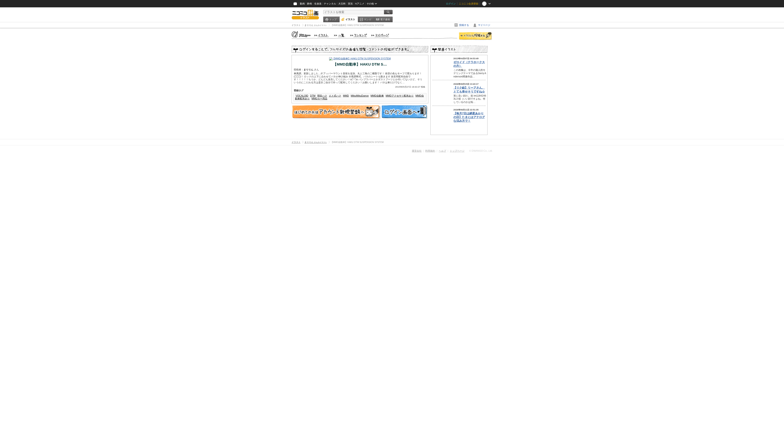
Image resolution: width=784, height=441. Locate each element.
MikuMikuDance (360, 95)
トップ (332, 19)
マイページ (484, 25)
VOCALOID (302, 95)
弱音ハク (322, 95)
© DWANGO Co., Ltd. (481, 150)
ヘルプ (442, 150)
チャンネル (330, 3)
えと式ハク (335, 95)
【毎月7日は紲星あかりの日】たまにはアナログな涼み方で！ (469, 117)
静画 (309, 3)
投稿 (475, 36)
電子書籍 (385, 19)
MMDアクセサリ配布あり (400, 95)
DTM (312, 95)
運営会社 (417, 150)
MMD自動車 (377, 95)
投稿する (464, 25)
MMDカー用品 (319, 98)
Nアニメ (359, 3)
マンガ (367, 19)
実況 (350, 3)
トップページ (457, 150)
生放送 (318, 3)
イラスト (350, 19)
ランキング (358, 35)
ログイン (451, 3)
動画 (302, 3)
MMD (346, 95)
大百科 (342, 3)
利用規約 (430, 150)
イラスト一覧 (340, 35)
